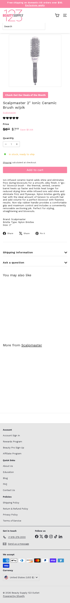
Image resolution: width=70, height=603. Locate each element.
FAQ (5, 484)
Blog (5, 478)
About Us (8, 466)
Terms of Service (12, 520)
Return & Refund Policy (15, 508)
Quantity (8, 138)
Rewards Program (12, 441)
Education (8, 472)
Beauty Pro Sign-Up (13, 447)
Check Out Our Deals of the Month (25, 95)
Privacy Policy (10, 514)
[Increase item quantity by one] (17, 144)
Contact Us (9, 490)
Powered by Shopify (14, 596)
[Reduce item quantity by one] (6, 144)
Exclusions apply (34, 5)
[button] (11, 118)
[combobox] (24, 26)
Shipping (7, 162)
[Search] (64, 26)
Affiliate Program (12, 453)
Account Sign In (11, 435)
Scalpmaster (31, 345)
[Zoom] (56, 82)
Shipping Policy (11, 502)
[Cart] (57, 15)
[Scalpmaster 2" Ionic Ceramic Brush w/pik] (24, 307)
